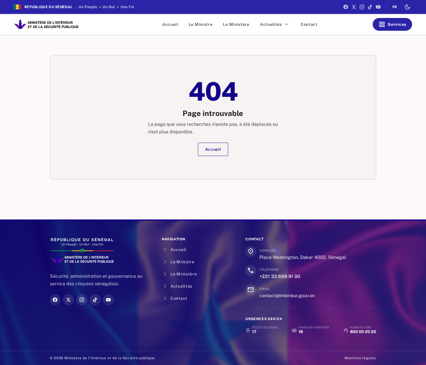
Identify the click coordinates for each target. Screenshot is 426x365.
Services (392, 24)
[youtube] (378, 7)
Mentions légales (360, 358)
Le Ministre (201, 24)
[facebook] (345, 7)
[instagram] (362, 7)
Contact (309, 24)
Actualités (275, 24)
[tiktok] (370, 7)
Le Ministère (236, 24)
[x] (354, 7)
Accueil (170, 24)
